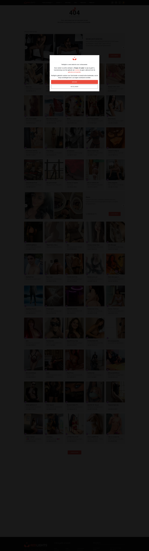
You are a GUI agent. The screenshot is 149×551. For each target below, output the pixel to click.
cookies (77, 70)
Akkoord (74, 82)
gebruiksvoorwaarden (74, 72)
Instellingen (74, 86)
